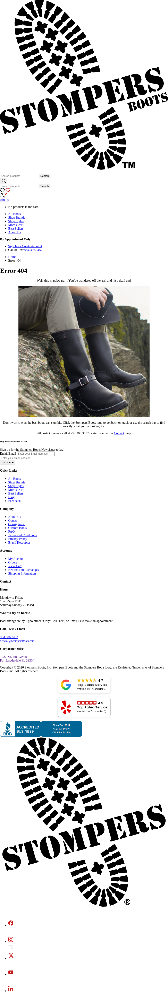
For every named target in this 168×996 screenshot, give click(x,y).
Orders (12, 562)
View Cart (15, 566)
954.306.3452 (33, 250)
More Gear (15, 225)
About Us (14, 232)
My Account (16, 558)
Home (12, 257)
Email (4, 453)
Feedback (14, 501)
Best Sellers (15, 228)
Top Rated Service (92, 685)
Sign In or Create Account (25, 246)
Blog (11, 497)
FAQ (11, 531)
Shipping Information (22, 573)
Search (44, 175)
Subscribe (8, 462)
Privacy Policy (17, 539)
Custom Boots (17, 528)
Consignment (16, 524)
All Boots (14, 214)
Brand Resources (19, 542)
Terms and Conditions (22, 535)
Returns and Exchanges (23, 569)
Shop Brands (16, 217)
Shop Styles (16, 221)
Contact (119, 433)
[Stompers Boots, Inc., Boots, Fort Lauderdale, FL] (41, 735)
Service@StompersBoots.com (17, 641)
